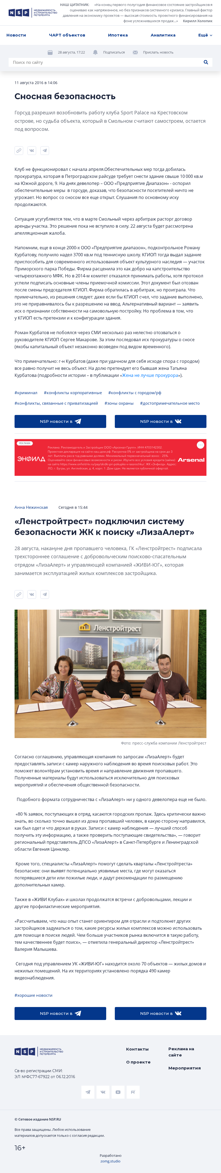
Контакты (137, 1049)
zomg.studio (110, 1161)
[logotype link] (33, 12)
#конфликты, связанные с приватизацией (56, 403)
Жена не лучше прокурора (150, 375)
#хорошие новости (34, 995)
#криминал (26, 392)
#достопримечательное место (170, 403)
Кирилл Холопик (197, 20)
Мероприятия (184, 1068)
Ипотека (118, 35)
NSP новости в (56, 421)
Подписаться (114, 52)
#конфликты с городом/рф (134, 392)
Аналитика (163, 35)
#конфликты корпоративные (73, 392)
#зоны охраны (119, 403)
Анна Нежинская (31, 507)
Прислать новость (158, 52)
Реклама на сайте (181, 1052)
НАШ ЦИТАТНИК (74, 4)
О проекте (138, 1062)
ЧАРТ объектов (67, 35)
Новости (16, 35)
